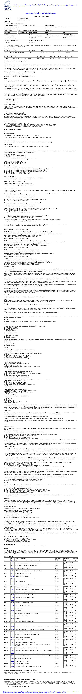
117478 (12, 647)
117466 (12, 613)
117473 (12, 655)
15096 (12, 626)
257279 (12, 562)
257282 (12, 623)
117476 (12, 645)
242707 (12, 570)
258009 (12, 594)
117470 (12, 653)
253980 (12, 616)
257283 (12, 600)
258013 (12, 592)
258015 (12, 629)
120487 (12, 666)
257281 (12, 605)
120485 (12, 663)
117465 (12, 650)
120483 (12, 637)
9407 (12, 621)
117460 (12, 578)
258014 (12, 589)
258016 (12, 586)
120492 (12, 631)
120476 (12, 634)
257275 (12, 581)
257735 (12, 597)
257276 (12, 573)
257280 (12, 608)
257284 (12, 602)
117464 (12, 642)
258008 (12, 610)
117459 (12, 639)
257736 (12, 618)
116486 (12, 560)
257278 (12, 565)
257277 (12, 568)
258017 (12, 584)
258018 (12, 576)
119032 (12, 658)
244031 (12, 661)
